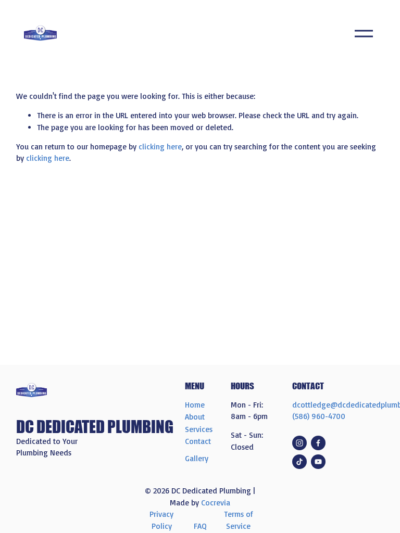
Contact (198, 441)
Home (195, 405)
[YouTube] (318, 461)
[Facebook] (318, 443)
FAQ (200, 526)
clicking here (160, 146)
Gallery (196, 458)
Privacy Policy (161, 519)
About (195, 417)
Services (199, 429)
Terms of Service (238, 519)
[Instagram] (299, 443)
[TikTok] (299, 461)
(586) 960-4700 (318, 416)
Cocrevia (215, 502)
